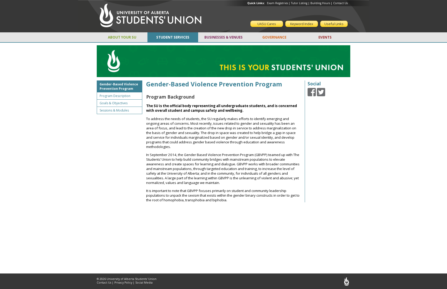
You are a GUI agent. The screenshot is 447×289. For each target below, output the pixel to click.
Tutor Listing (299, 3)
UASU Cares (266, 23)
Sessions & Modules (114, 110)
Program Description (115, 96)
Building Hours (320, 3)
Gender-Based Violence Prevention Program (119, 86)
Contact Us (340, 3)
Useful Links (334, 23)
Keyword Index (301, 23)
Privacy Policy (123, 282)
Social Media (144, 282)
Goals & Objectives (114, 103)
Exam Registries (277, 3)
